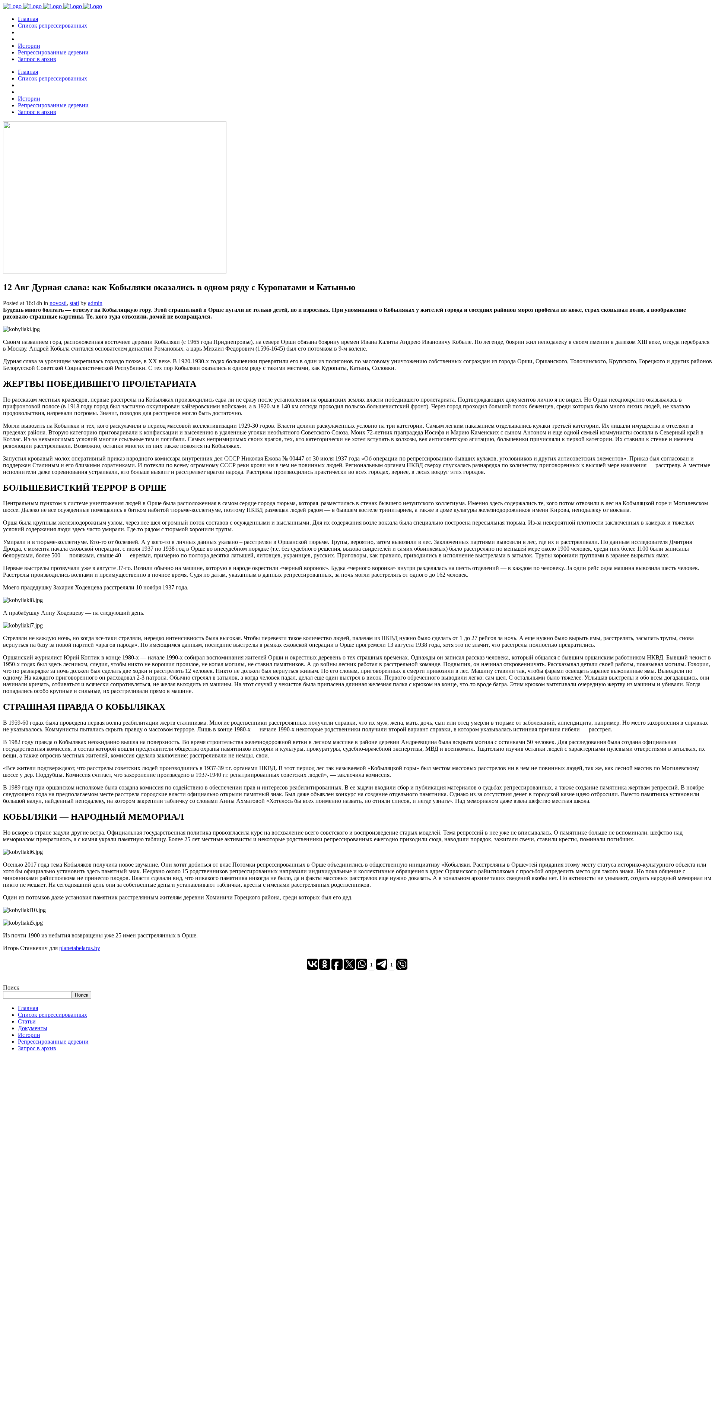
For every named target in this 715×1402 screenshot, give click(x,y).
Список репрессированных (52, 1015)
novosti (58, 303)
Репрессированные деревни (53, 1041)
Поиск (11, 987)
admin (95, 303)
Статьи (27, 1021)
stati (74, 303)
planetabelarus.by (79, 948)
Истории (29, 1035)
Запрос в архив (37, 1048)
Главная (28, 1008)
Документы (32, 1028)
